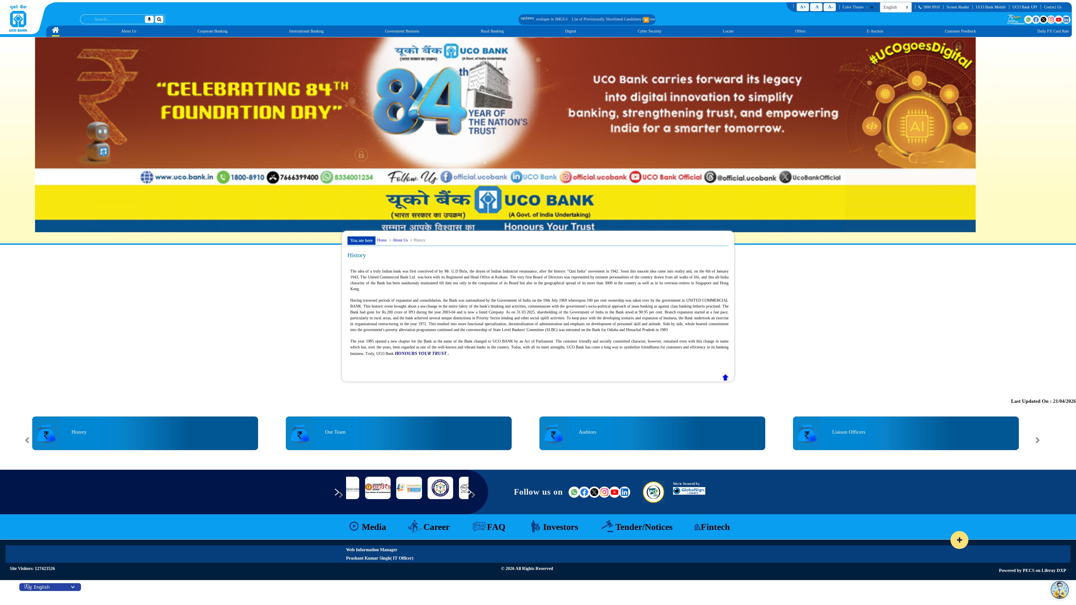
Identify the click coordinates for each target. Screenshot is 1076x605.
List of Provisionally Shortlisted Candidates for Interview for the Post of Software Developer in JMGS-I (534, 19)
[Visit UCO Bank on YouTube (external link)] (614, 492)
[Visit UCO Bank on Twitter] (1043, 19)
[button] (36, 454)
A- (830, 6)
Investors (560, 527)
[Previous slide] (27, 440)
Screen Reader (958, 7)
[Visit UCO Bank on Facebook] (1036, 19)
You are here (361, 240)
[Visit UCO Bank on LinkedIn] (1066, 19)
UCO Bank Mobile (991, 7)
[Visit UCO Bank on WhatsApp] (1028, 19)
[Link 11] (447, 488)
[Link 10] (416, 488)
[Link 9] (384, 487)
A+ (803, 6)
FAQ (496, 527)
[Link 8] (353, 488)
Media (374, 527)
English (42, 587)
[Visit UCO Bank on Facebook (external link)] (584, 492)
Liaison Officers (848, 432)
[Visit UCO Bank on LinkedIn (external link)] (624, 492)
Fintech (715, 527)
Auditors (587, 432)
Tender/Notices (643, 527)
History (79, 432)
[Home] (18, 18)
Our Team (335, 432)
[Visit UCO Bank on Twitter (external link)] (594, 492)
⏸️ (646, 20)
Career (436, 527)
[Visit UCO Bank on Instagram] (1051, 19)
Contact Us (1052, 7)
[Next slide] (1037, 440)
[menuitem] (55, 31)
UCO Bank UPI (1024, 7)
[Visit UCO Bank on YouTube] (1058, 19)
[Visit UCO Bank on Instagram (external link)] (604, 492)
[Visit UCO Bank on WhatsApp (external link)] (574, 492)
